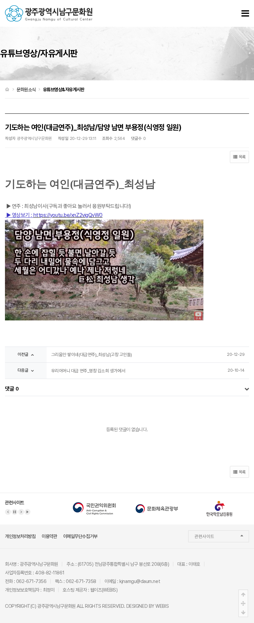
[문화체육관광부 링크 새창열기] (157, 504)
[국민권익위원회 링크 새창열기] (94, 504)
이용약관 (49, 536)
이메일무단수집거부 (80, 536)
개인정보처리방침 (20, 536)
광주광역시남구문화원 (56, 606)
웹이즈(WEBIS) (104, 590)
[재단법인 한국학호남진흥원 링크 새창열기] (219, 504)
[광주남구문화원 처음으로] (49, 9)
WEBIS (162, 606)
